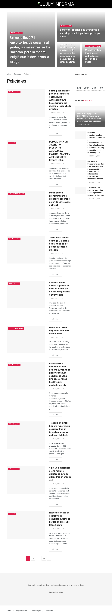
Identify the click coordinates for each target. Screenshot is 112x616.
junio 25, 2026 (55, 113)
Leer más (55, 133)
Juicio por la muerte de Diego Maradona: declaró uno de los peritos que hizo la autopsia (59, 243)
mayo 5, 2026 (54, 298)
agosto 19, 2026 (17, 67)
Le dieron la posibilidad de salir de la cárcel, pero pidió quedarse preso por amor (80, 33)
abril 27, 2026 (55, 439)
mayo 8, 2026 (54, 253)
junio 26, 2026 (91, 67)
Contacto (49, 611)
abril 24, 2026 (55, 484)
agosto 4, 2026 (66, 41)
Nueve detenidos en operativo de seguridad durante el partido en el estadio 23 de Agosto (59, 518)
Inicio (9, 74)
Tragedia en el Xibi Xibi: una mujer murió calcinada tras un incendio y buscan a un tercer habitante (59, 429)
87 (44, 558)
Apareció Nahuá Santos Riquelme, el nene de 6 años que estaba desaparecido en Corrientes (59, 288)
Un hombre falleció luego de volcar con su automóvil (59, 330)
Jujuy (12, 143)
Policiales (27, 74)
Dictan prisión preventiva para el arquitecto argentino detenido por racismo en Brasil (60, 198)
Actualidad (16, 33)
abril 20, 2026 (55, 528)
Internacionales (16, 194)
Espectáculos (21, 611)
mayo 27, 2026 (55, 208)
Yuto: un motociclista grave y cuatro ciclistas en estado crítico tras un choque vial (60, 474)
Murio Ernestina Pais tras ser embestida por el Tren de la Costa (93, 56)
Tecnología (36, 611)
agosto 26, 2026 (84, 124)
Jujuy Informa (93, 46)
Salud (9, 611)
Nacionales (14, 284)
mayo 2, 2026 (54, 337)
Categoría (18, 74)
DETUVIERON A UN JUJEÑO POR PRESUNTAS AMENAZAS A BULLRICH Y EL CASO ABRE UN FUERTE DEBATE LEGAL (59, 150)
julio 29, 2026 (66, 67)
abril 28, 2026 (55, 389)
